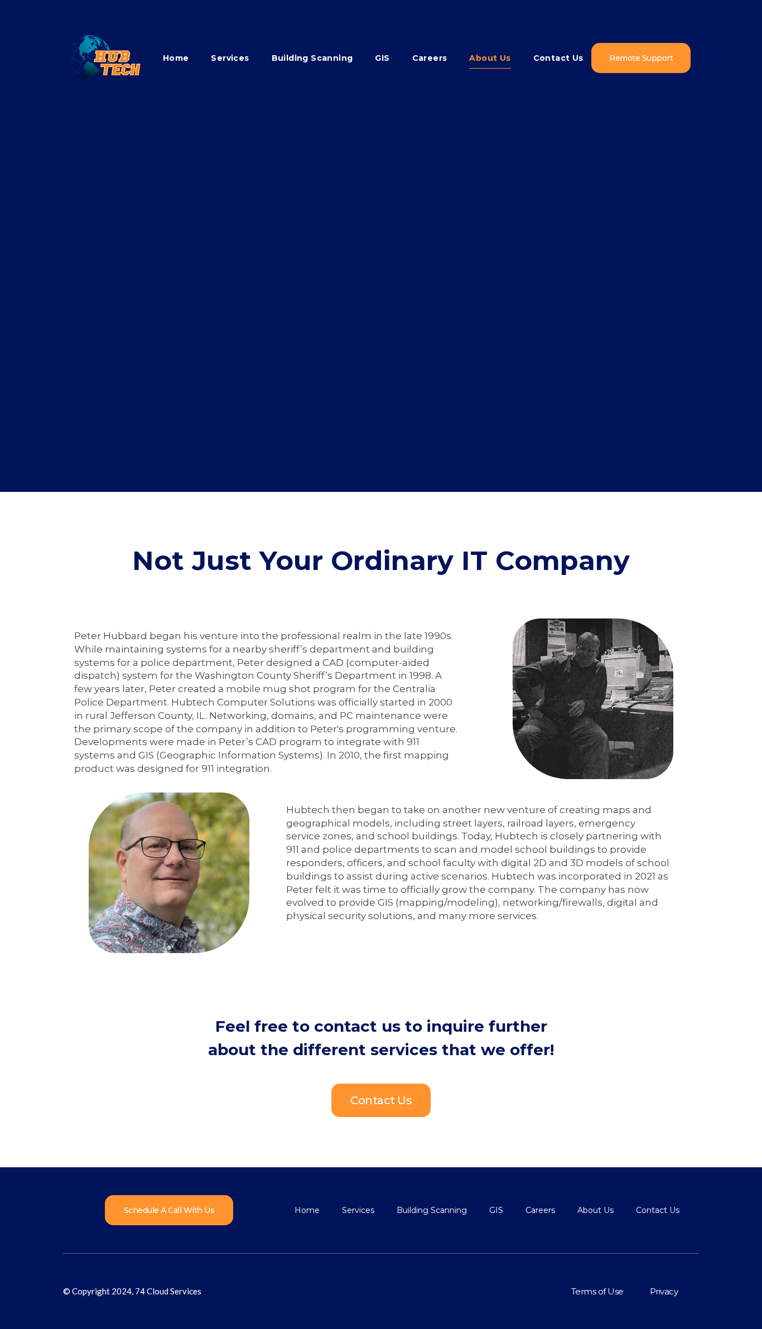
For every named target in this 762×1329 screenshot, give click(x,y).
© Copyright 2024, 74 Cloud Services (132, 1291)
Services (230, 58)
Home (176, 58)
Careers (429, 58)
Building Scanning (312, 58)
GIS (382, 58)
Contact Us (558, 58)
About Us (489, 58)
